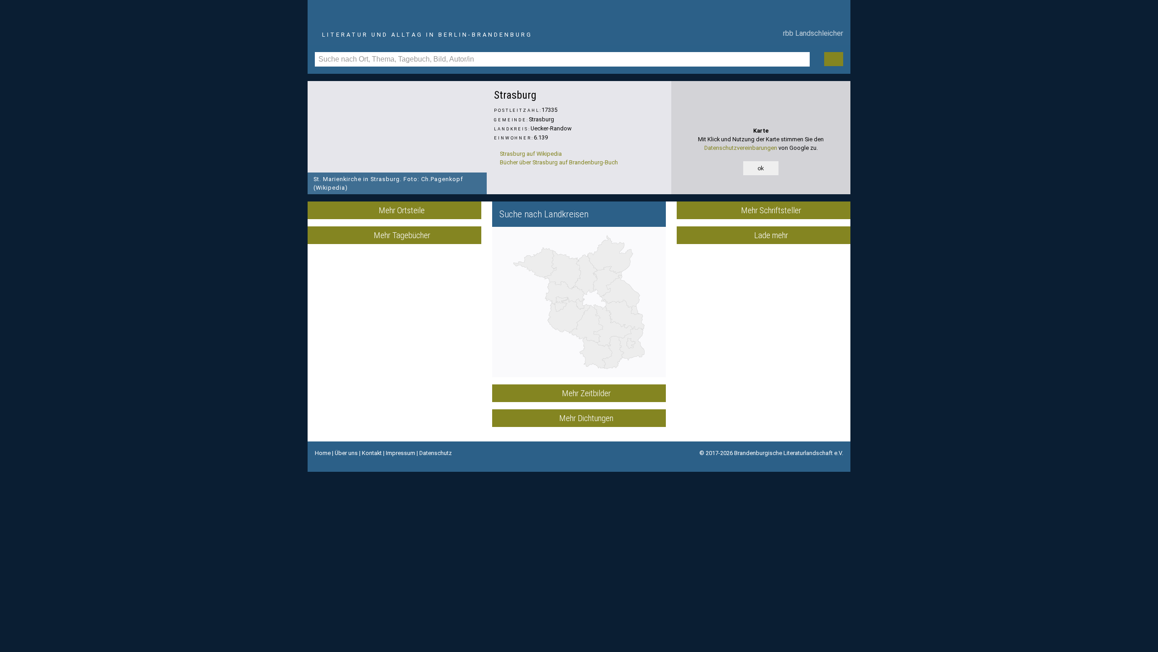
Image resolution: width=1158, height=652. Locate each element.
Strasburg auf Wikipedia (530, 153)
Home (323, 453)
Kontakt (372, 453)
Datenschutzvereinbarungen (740, 147)
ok (761, 168)
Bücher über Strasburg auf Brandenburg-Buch (558, 162)
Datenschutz (435, 453)
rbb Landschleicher (811, 33)
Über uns (346, 453)
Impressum (400, 453)
